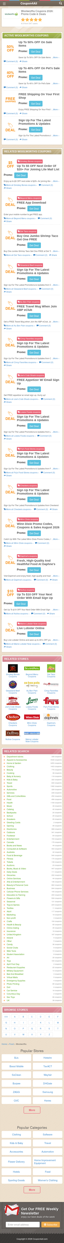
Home (4, 1044)
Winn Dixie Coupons (32, 723)
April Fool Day (13, 964)
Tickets (10, 861)
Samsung (48, 1092)
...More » (55, 57)
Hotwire (47, 1057)
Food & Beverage (14, 855)
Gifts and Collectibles (16, 796)
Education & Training (16, 894)
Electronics (12, 829)
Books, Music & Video (16, 868)
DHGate (47, 1083)
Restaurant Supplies (16, 967)
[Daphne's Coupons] (51, 717)
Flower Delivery (16, 1161)
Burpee (16, 1083)
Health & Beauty (14, 924)
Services (10, 792)
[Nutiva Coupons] (13, 733)
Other (9, 941)
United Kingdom (14, 934)
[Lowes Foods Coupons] (32, 700)
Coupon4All (29, 3)
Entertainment (13, 838)
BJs (16, 1057)
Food (9, 799)
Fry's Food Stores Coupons (51, 707)
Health (10, 802)
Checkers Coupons (13, 723)
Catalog (10, 809)
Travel (9, 782)
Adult (9, 911)
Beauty (10, 769)
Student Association (15, 954)
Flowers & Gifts (13, 898)
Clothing (10, 766)
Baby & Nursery (14, 776)
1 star (23, 20)
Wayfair (48, 1074)
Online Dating (13, 927)
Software (47, 1134)
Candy (10, 944)
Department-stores (15, 756)
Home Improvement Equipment (45, 1161)
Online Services (14, 878)
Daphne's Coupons (51, 723)
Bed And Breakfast (15, 973)
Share (24, 61)
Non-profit (11, 917)
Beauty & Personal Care (17, 885)
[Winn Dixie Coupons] (32, 717)
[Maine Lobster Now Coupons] (32, 733)
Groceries (11, 875)
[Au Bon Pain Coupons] (32, 684)
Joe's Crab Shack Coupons (13, 707)
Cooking (10, 773)
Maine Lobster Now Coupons (32, 740)
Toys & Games (13, 904)
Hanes (47, 1100)
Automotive (12, 789)
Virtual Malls (12, 977)
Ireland (10, 937)
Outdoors (11, 832)
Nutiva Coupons (13, 739)
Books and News (14, 845)
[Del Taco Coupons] (51, 668)
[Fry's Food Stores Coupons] (51, 700)
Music (9, 805)
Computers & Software (17, 848)
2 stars (27, 20)
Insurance (11, 931)
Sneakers (11, 819)
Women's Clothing (47, 1180)
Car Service (12, 990)
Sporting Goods (16, 1180)
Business (11, 888)
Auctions (10, 865)
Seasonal (11, 901)
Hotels (16, 1171)
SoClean (16, 1074)
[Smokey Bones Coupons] (13, 668)
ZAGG (16, 1092)
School (10, 815)
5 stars (40, 20)
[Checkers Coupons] (13, 717)
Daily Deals (12, 871)
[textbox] (23, 1224)
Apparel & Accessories (17, 759)
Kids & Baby (12, 779)
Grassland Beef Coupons (13, 691)
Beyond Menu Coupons (32, 675)
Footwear (11, 835)
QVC (16, 1100)
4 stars (36, 20)
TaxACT (47, 1066)
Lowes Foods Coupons (32, 707)
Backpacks (11, 812)
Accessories (16, 1151)
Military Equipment (15, 970)
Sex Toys (11, 997)
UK (8, 1000)
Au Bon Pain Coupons (32, 691)
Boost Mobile (16, 1066)
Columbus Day (13, 993)
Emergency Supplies (16, 980)
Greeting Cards (13, 822)
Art (8, 957)
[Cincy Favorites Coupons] (51, 684)
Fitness (10, 858)
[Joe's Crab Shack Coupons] (13, 700)
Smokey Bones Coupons (13, 675)
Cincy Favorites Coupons (51, 691)
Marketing (11, 914)
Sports (9, 786)
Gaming (10, 825)
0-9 (6, 1016)
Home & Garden (14, 763)
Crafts (9, 921)
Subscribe (51, 1224)
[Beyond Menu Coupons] (32, 668)
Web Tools (11, 950)
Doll (8, 987)
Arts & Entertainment (16, 881)
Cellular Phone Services (17, 891)
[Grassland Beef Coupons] (13, 684)
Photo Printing (13, 983)
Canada (10, 842)
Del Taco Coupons (51, 675)
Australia (11, 852)
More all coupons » (21, 185)
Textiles (10, 908)
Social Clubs (12, 947)
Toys (9, 960)
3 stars (31, 20)
